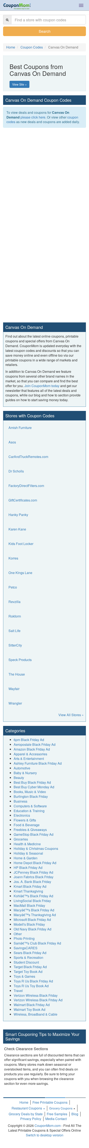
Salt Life (14, 630)
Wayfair (13, 688)
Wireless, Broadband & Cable (35, 1014)
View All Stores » (71, 714)
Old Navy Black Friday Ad (32, 929)
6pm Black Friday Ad (29, 739)
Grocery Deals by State (26, 1114)
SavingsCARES (25, 948)
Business (20, 801)
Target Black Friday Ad (30, 966)
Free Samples (57, 1114)
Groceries (21, 839)
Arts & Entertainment (29, 758)
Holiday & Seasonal (28, 853)
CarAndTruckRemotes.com (28, 456)
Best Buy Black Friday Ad (32, 782)
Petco (12, 587)
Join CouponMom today (41, 385)
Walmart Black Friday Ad (32, 1004)
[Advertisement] (44, 176)
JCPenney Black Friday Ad (33, 872)
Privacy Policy (30, 1118)
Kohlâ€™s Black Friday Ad (33, 896)
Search (45, 31)
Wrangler (15, 703)
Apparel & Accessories (30, 754)
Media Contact (56, 1118)
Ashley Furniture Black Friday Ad (38, 763)
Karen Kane (17, 529)
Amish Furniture (20, 427)
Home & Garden (25, 858)
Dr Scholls (16, 471)
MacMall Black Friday (29, 905)
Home (23, 1102)
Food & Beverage (27, 824)
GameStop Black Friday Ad (33, 834)
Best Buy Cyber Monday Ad (34, 787)
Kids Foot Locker (20, 543)
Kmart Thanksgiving (28, 891)
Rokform (14, 616)
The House (16, 674)
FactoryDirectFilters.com (26, 485)
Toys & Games (24, 976)
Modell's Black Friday (29, 924)
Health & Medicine (27, 844)
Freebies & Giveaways (30, 829)
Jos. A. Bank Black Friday (32, 881)
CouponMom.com (48, 1125)
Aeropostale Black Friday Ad (34, 744)
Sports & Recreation (28, 957)
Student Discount (26, 962)
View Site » (19, 84)
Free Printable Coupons (49, 1102)
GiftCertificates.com (22, 500)
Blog (74, 1114)
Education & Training (29, 810)
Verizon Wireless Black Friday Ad (38, 1000)
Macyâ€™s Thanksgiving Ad (35, 914)
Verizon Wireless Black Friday (36, 995)
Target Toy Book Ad (28, 971)
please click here (32, 117)
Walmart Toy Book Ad (29, 1009)
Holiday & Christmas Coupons (36, 848)
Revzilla (14, 601)
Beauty (19, 777)
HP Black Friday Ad (28, 867)
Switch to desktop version (44, 1135)
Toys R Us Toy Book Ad (31, 985)
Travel (18, 990)
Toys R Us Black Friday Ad (33, 981)
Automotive (22, 768)
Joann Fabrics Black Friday (33, 876)
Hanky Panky (18, 514)
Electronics (22, 815)
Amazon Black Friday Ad (32, 749)
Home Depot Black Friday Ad (35, 862)
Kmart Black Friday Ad (30, 886)
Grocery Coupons (60, 1108)
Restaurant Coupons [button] (27, 1108)
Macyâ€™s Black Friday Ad (34, 910)
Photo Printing (24, 938)
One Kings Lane (20, 572)
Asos (12, 442)
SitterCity (15, 645)
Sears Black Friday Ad (30, 952)
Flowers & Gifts (25, 820)
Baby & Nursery (25, 772)
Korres (13, 558)
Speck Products (20, 659)
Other (18, 933)
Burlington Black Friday (31, 796)
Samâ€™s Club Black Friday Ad (37, 943)
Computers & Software (30, 806)
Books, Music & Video (30, 791)
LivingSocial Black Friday (32, 900)
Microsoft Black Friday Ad (32, 919)
